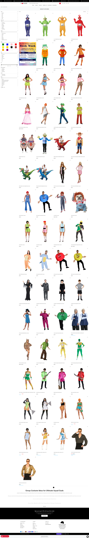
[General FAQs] (64, 3)
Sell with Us (34, 527)
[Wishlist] (66, 3)
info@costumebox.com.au (48, 524)
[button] (21, 3)
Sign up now (44, 515)
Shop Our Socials (34, 528)
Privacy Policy (21, 527)
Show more (44, 506)
